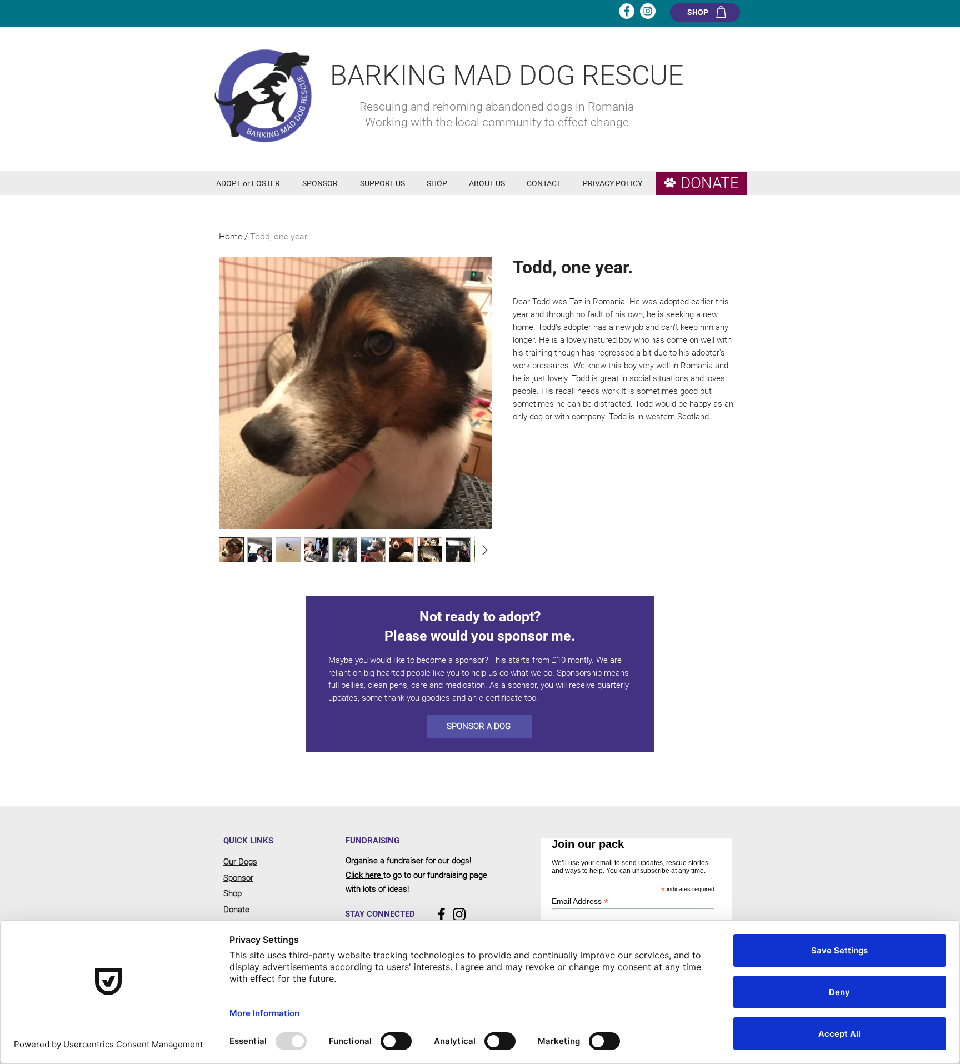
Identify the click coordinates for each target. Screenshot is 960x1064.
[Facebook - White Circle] (626, 11)
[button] (251, 183)
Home (230, 236)
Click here (364, 875)
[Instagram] (459, 914)
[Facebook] (441, 914)
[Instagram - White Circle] (648, 11)
